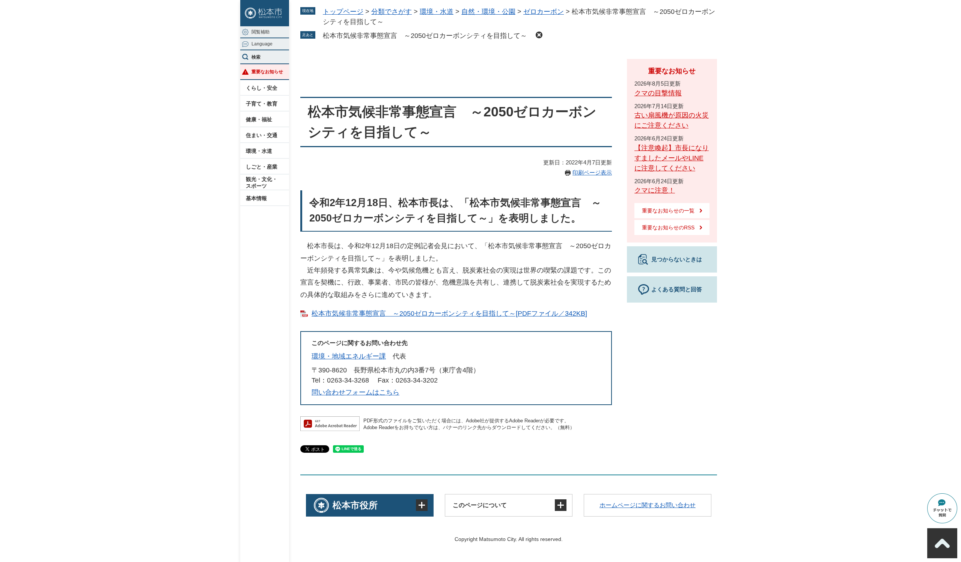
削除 (539, 35)
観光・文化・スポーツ (261, 182)
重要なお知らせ (267, 71)
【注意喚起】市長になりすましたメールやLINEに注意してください (671, 158)
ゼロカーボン (543, 11)
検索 (256, 57)
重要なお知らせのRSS (668, 227)
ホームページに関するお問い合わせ (647, 505)
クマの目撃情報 (658, 93)
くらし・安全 (261, 88)
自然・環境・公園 (488, 11)
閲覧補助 (261, 32)
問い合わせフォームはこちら (355, 392)
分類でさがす (391, 11)
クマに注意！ (654, 190)
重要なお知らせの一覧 (668, 211)
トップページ (343, 11)
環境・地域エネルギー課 (349, 356)
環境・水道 (259, 151)
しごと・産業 (261, 167)
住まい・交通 (261, 135)
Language (262, 44)
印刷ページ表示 (592, 172)
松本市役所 (355, 505)
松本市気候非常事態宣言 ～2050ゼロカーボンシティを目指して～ (428, 35)
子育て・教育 (261, 104)
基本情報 (256, 198)
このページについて (480, 505)
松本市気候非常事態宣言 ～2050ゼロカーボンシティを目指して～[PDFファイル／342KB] (449, 313)
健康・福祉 (259, 119)
